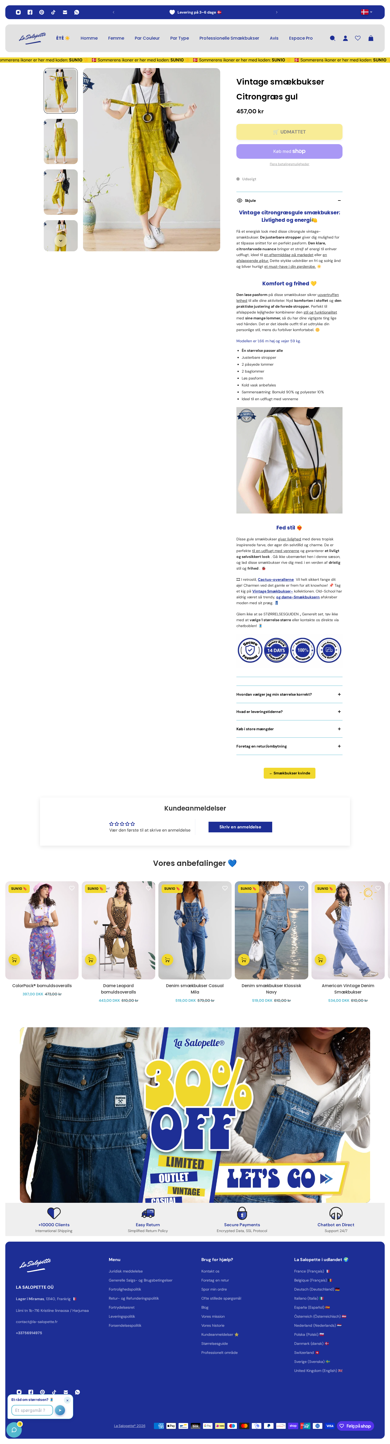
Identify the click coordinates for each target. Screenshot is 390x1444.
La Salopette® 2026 (129, 1426)
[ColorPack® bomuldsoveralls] (42, 930)
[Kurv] (371, 38)
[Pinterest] (41, 12)
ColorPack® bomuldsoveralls (42, 985)
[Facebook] (30, 12)
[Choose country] (366, 12)
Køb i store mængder (255, 729)
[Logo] (32, 38)
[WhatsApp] (77, 12)
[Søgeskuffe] (332, 38)
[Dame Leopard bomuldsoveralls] (118, 930)
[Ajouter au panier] (14, 960)
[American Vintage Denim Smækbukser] (348, 930)
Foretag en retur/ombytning (261, 746)
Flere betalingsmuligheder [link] (289, 164)
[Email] (65, 12)
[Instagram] (18, 12)
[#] (195, 1115)
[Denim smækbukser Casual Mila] (195, 930)
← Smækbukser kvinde (289, 773)
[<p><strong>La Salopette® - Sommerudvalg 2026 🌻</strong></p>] (195, 12)
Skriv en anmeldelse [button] (240, 827)
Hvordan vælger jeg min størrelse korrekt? (274, 694)
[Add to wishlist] (72, 888)
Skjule (250, 200)
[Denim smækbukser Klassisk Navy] (271, 930)
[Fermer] (84, 1308)
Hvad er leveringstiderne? (259, 711)
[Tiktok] (53, 12)
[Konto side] (345, 38)
